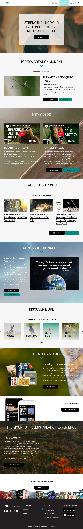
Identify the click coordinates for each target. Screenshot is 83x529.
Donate (25, 513)
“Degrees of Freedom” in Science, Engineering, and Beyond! (66, 220)
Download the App (71, 410)
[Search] (79, 3)
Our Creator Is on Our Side (39, 219)
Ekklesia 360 (52, 526)
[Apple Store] (69, 515)
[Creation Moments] (11, 3)
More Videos (55, 170)
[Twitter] (11, 511)
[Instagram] (14, 511)
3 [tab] (42, 342)
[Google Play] (69, 510)
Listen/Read (51, 99)
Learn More (12, 290)
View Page (51, 386)
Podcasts (73, 233)
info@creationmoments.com (52, 517)
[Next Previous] (1, 331)
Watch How (42, 37)
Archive (66, 99)
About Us (25, 508)
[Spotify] (17, 511)
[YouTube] (7, 511)
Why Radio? (13, 295)
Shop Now (42, 488)
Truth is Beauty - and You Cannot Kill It (15, 219)
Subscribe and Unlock (14, 465)
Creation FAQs (71, 170)
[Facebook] (4, 511)
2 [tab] (41, 342)
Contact (25, 511)
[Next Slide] (82, 331)
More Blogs (58, 233)
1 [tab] (40, 342)
